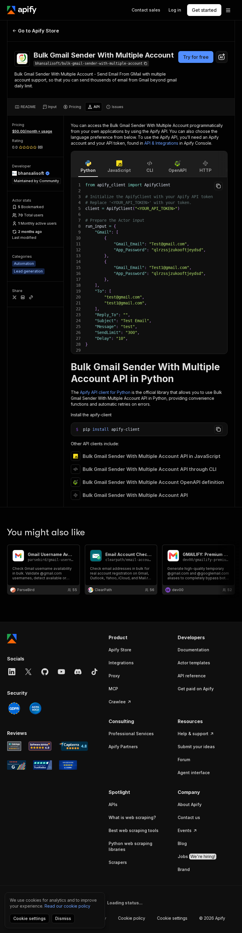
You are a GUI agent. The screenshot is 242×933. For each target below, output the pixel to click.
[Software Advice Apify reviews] (40, 746)
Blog (182, 843)
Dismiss (63, 918)
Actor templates (194, 662)
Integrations (121, 662)
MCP (113, 688)
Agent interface (194, 772)
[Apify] (22, 10)
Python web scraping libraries (130, 846)
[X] (28, 671)
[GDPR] (14, 708)
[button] (137, 637)
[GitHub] (45, 671)
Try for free (196, 57)
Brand (184, 869)
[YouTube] (61, 671)
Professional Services (131, 733)
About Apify (190, 804)
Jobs (196, 856)
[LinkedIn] (12, 671)
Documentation (193, 649)
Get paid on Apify (196, 688)
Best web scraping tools (133, 830)
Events (185, 830)
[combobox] (222, 57)
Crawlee (117, 701)
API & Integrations (161, 143)
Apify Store (120, 649)
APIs (113, 804)
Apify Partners (123, 746)
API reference (192, 675)
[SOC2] (35, 708)
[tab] (25, 107)
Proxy (114, 675)
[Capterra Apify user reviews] (73, 746)
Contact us (189, 817)
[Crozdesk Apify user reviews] (68, 765)
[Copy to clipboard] (218, 186)
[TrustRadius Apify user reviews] (42, 765)
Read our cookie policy (67, 905)
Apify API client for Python (105, 392)
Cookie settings (172, 918)
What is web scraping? (132, 817)
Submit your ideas (196, 746)
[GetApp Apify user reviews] (14, 746)
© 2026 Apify (212, 918)
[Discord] (78, 671)
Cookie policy (131, 918)
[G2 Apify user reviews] (16, 765)
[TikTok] (94, 671)
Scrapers (118, 862)
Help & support (193, 733)
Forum (184, 759)
